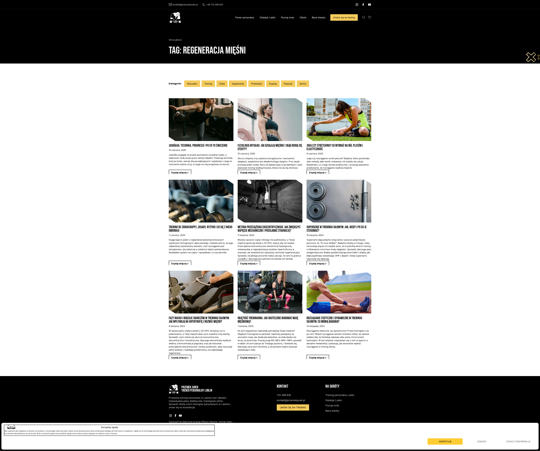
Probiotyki (256, 83)
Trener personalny (244, 17)
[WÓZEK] (369, 17)
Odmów (481, 441)
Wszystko (192, 83)
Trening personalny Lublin (339, 395)
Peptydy (288, 83)
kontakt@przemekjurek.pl (185, 4)
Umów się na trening (344, 17)
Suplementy (238, 83)
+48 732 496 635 (214, 4)
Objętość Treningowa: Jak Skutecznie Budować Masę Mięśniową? (268, 320)
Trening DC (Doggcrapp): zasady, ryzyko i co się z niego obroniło (200, 229)
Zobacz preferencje (518, 441)
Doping (273, 83)
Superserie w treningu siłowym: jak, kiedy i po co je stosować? (337, 229)
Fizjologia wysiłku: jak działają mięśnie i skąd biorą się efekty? (270, 147)
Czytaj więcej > (180, 172)
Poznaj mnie (287, 17)
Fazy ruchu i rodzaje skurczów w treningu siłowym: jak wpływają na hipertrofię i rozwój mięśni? (199, 320)
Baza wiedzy (318, 17)
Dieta (222, 83)
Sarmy (303, 83)
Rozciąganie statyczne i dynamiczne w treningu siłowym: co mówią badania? (334, 320)
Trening (208, 83)
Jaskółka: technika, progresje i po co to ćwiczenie (198, 145)
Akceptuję (445, 441)
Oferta (303, 17)
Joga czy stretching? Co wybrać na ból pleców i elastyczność (335, 147)
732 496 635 (284, 395)
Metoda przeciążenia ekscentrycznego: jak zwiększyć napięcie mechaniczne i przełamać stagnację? (269, 229)
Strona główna (175, 40)
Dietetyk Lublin (267, 17)
